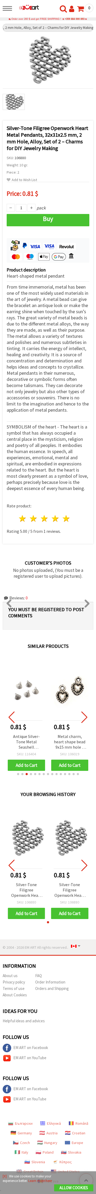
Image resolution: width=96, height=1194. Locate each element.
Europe (77, 1142)
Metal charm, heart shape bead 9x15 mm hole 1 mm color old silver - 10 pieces (69, 742)
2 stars (33, 518)
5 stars (66, 518)
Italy (25, 1152)
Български (24, 1123)
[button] (18, 774)
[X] (5, 1176)
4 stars (55, 518)
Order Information (50, 982)
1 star (22, 518)
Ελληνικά (54, 1123)
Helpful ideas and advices (24, 1020)
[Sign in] (73, 9)
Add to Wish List (24, 180)
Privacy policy (14, 982)
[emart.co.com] (27, 7)
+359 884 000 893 (75, 19)
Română (81, 1123)
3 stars (44, 518)
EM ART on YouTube (29, 1057)
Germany (25, 1133)
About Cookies (15, 994)
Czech (25, 1142)
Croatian (78, 1133)
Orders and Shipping (52, 988)
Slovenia (38, 1161)
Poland (48, 1152)
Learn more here (40, 1180)
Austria (52, 1133)
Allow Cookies (73, 1187)
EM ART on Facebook (30, 1047)
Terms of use (14, 988)
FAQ (38, 975)
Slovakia (74, 1152)
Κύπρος (65, 1161)
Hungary (50, 1142)
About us (10, 975)
